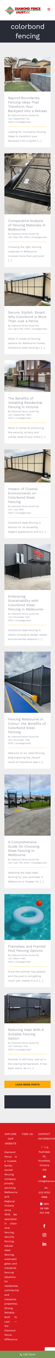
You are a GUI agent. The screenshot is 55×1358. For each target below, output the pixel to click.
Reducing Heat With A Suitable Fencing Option (23, 1004)
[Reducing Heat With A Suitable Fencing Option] (27, 1008)
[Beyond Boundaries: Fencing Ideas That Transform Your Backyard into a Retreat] (27, 74)
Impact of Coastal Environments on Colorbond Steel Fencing (23, 462)
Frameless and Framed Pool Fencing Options (23, 913)
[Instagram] (44, 1235)
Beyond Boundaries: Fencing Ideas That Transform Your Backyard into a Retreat (23, 69)
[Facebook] (44, 1226)
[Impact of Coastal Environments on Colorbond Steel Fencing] (27, 465)
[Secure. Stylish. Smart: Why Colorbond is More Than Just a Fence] (27, 289)
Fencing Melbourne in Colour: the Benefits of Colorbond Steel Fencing (23, 676)
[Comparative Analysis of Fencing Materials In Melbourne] (27, 183)
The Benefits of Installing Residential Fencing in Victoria (23, 372)
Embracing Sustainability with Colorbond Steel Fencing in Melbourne (23, 561)
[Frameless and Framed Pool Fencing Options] (27, 917)
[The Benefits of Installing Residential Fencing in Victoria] (27, 376)
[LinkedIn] (44, 1244)
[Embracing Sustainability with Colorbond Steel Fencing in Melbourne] (27, 567)
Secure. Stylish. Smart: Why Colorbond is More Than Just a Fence (23, 284)
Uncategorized (23, 122)
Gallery (31, 69)
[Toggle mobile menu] (49, 9)
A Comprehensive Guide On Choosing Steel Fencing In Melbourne (23, 799)
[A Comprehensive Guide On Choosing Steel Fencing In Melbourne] (27, 805)
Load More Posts (27, 1084)
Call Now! (29, 1354)
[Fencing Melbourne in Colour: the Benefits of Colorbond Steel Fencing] (27, 682)
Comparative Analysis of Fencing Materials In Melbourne (23, 180)
